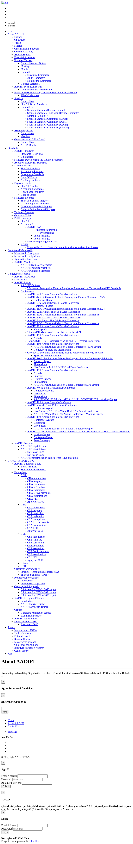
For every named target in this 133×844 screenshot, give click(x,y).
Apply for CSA (35, 530)
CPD (23, 566)
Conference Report (43, 300)
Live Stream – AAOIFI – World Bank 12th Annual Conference (66, 411)
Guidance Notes (22, 215)
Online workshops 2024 (33, 583)
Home (11, 31)
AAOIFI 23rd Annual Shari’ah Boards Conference (53, 303)
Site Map (12, 731)
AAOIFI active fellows (26, 618)
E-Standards (27, 156)
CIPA (24, 475)
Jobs (10, 653)
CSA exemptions (36, 519)
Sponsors (38, 376)
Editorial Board (22, 636)
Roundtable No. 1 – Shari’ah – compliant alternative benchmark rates (62, 247)
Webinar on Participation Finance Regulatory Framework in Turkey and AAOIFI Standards (74, 288)
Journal (11, 627)
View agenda (40, 329)
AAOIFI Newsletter (24, 276)
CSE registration (35, 545)
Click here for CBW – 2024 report (38, 592)
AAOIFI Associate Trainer (34, 606)
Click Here (23, 838)
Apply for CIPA (35, 501)
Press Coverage (42, 440)
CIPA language (35, 481)
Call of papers (21, 650)
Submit (6, 786)
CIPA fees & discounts (38, 492)
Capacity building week (26, 586)
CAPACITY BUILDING (21, 460)
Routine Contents (23, 639)
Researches (39, 422)
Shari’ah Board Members (34, 104)
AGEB (24, 244)
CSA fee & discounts (38, 522)
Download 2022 (35, 452)
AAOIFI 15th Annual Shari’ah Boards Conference (53, 417)
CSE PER (32, 557)
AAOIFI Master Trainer (33, 604)
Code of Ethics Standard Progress (38, 209)
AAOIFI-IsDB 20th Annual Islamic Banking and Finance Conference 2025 (66, 297)
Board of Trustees (23, 60)
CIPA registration (36, 487)
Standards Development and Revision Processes (38, 159)
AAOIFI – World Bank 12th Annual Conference (52, 405)
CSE (23, 533)
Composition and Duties (33, 63)
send (5, 712)
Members (25, 69)
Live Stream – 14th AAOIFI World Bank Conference (61, 367)
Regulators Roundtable (45, 229)
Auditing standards (30, 180)
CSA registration (35, 516)
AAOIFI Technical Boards (28, 86)
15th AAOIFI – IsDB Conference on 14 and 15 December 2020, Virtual (64, 341)
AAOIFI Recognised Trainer (29, 598)
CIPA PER (32, 498)
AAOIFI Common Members (35, 270)
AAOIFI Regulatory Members (36, 265)
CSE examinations (36, 554)
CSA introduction (36, 507)
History (18, 37)
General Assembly (23, 51)
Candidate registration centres (36, 612)
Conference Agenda (44, 390)
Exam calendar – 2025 (25, 621)
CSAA (24, 563)
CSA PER (32, 528)
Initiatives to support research (29, 647)
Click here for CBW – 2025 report (38, 595)
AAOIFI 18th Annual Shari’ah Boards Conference (53, 343)
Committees (27, 72)
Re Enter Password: (11, 782)
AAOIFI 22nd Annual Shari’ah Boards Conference (53, 311)
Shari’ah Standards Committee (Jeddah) (47, 124)
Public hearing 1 (42, 235)
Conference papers (43, 305)
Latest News (20, 279)
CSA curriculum (35, 513)
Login (5, 832)
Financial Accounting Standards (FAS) (40, 571)
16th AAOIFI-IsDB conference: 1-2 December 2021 (54, 332)
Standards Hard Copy (32, 153)
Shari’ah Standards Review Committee (47, 110)
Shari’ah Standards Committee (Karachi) (48, 127)
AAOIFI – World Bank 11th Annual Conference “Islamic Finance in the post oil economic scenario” (78, 431)
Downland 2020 (35, 454)
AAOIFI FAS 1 (35, 227)
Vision (17, 42)
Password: (6, 779)
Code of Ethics (28, 194)
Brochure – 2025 (29, 624)
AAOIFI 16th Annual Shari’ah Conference (49, 402)
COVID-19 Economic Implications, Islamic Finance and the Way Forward (65, 352)
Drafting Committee (37, 115)
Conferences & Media (19, 273)
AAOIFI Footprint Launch (34, 446)
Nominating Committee (39, 80)
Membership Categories (26, 253)
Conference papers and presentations (52, 349)
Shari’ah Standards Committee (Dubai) (47, 121)
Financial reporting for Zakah (42, 241)
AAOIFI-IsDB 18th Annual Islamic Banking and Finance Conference (63, 314)
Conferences (27, 291)
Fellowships (20, 472)
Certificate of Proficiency (27, 568)
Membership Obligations (27, 256)
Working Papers (42, 434)
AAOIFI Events (22, 282)
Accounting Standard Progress (36, 203)
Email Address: (9, 776)
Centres (18, 609)
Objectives (19, 39)
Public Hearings (22, 218)
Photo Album (40, 364)
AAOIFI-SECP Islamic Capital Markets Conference (53, 317)
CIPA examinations (37, 495)
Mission (18, 45)
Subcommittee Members (33, 469)
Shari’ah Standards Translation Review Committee (53, 113)
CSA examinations (36, 525)
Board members (29, 466)
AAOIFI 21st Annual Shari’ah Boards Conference (53, 320)
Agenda (38, 338)
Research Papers (42, 361)
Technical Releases (24, 212)
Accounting (27, 224)
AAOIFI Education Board (27, 463)
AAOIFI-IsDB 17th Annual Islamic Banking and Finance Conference (63, 323)
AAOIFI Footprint (23, 443)
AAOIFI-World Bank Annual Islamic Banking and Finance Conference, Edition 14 (70, 358)
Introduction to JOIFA (25, 630)
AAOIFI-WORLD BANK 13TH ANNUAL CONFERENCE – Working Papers (75, 399)
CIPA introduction (36, 478)
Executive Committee (38, 75)
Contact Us (13, 726)
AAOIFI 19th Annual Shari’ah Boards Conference (53, 335)
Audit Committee (36, 77)
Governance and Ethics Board (29, 139)
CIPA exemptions (36, 490)
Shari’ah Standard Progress (34, 200)
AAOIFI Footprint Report (34, 449)
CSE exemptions (35, 548)
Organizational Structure (26, 48)
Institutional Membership (20, 250)
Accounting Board (23, 130)
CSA (23, 504)
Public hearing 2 (42, 238)
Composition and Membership (36, 89)
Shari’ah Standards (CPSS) (34, 574)
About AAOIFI (16, 34)
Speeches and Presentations (48, 355)
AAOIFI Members (23, 262)
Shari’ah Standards (30, 168)
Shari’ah (18, 98)
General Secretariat (30, 83)
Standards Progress (24, 197)
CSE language (34, 539)
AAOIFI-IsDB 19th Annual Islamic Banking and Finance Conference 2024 (66, 308)
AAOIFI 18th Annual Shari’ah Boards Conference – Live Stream (67, 346)
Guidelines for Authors (26, 644)
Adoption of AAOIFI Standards (30, 162)
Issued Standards (22, 165)
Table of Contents (23, 633)
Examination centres (31, 615)
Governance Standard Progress (36, 206)
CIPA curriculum (36, 484)
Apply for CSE (35, 560)
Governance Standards (32, 174)
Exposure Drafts (22, 183)
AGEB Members (29, 145)
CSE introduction (36, 536)
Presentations (47, 232)
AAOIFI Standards (24, 151)
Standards (13, 148)
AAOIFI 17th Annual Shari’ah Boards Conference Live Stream (66, 384)
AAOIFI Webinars (30, 285)
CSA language (34, 510)
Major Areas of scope (25, 642)
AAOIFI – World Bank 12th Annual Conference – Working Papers (68, 414)
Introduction (27, 580)
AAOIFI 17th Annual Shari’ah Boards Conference (53, 370)
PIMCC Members (30, 95)
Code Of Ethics (29, 177)
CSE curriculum (35, 542)
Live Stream (40, 393)
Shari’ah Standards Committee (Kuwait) (47, 118)
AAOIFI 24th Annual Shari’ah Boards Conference (53, 294)
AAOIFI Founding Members (35, 267)
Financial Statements (24, 57)
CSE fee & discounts (38, 551)
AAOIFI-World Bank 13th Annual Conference (51, 387)
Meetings (25, 66)
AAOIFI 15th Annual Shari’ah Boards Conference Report (63, 428)
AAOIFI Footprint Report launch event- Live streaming (49, 457)
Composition (27, 101)
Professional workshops (26, 577)
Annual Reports (22, 54)
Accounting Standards (32, 171)
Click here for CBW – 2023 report (38, 589)
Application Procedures (26, 259)
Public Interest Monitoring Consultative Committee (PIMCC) (45, 92)
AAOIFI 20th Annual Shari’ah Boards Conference (53, 326)
